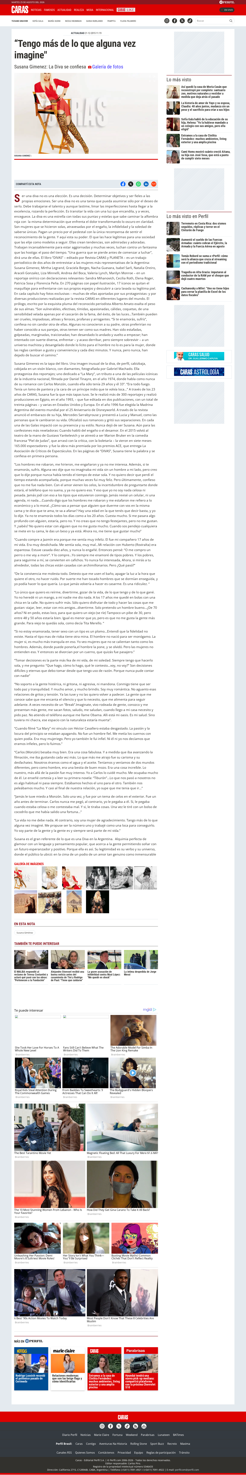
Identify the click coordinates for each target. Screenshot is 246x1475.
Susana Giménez (25, 932)
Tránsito (184, 1452)
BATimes (178, 1435)
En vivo (228, 9)
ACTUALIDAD (77, 33)
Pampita (111, 21)
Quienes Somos (85, 1452)
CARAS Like (126, 9)
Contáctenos (106, 1452)
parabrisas (141, 1351)
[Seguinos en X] (182, 20)
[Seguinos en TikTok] (189, 20)
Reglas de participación (161, 1452)
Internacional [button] (105, 10)
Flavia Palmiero (128, 21)
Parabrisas (147, 1435)
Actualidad (64, 10)
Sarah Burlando (94, 21)
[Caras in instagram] (166, 20)
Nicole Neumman (73, 21)
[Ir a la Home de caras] (20, 12)
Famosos (49, 10)
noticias (31, 1351)
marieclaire (68, 1351)
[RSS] (135, 1426)
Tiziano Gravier (20, 21)
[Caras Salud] (199, 359)
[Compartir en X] (130, 184)
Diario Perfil (69, 1435)
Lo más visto (179, 79)
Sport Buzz (157, 1444)
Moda (90, 10)
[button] (86, 116)
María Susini (54, 21)
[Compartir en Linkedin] (146, 184)
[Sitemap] (143, 1426)
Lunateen (164, 1435)
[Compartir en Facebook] (123, 184)
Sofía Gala (37, 21)
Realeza (79, 10)
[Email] (153, 184)
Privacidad (124, 1452)
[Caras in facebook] (174, 20)
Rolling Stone (138, 1444)
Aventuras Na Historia (113, 1444)
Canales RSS (64, 1452)
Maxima (185, 1444)
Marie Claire (101, 1435)
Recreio (172, 1444)
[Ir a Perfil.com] (226, 3)
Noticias (36, 10)
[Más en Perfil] (34, 1341)
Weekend (132, 1435)
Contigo (91, 1444)
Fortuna (117, 1435)
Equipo (138, 1452)
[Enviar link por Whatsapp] (138, 184)
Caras (79, 1444)
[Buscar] (231, 20)
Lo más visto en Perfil (187, 216)
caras (104, 1351)
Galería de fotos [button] (107, 67)
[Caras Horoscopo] (199, 375)
